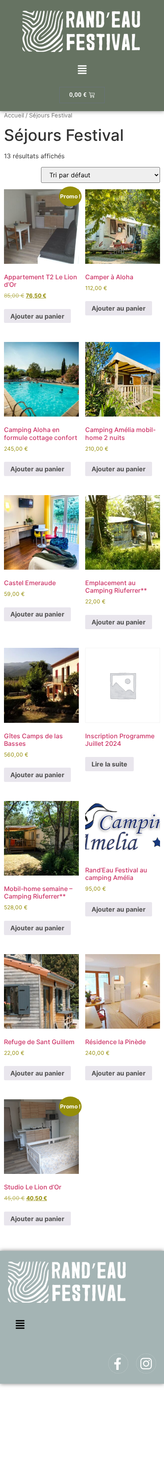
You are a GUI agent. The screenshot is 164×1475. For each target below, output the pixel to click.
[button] (82, 70)
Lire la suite (109, 764)
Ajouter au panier (37, 316)
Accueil (14, 115)
